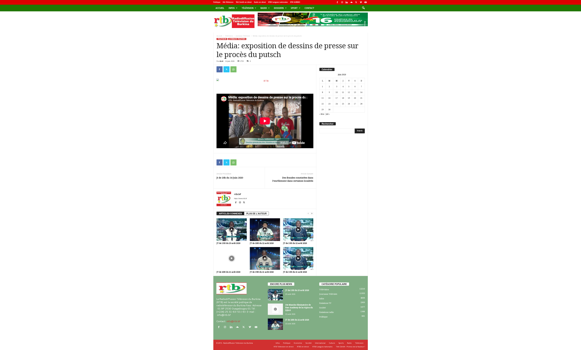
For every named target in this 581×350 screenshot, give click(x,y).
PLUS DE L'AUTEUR (256, 213)
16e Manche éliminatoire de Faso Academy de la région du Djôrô (299, 307)
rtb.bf (221, 61)
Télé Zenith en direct (244, 2)
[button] (363, 8)
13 (355, 92)
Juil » (328, 114)
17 (337, 98)
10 (337, 92)
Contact (309, 8)
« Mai (321, 114)
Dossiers (279, 8)
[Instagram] (342, 2)
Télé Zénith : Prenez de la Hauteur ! (350, 346)
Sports (341, 343)
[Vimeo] (361, 2)
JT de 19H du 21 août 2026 (262, 272)
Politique (216, 2)
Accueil (220, 8)
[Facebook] (337, 2)
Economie (298, 343)
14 (361, 92)
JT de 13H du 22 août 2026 (295, 243)
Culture (332, 343)
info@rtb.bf (233, 321)
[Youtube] (365, 2)
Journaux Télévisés (243, 36)
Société (322, 308)
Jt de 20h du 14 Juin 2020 (230, 177)
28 (361, 104)
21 (361, 98)
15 (323, 98)
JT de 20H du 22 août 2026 (262, 243)
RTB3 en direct (303, 346)
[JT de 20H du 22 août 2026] (265, 229)
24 (337, 104)
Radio (263, 8)
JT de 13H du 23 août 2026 (228, 243)
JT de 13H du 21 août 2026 (295, 272)
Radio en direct (260, 2)
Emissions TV (325, 303)
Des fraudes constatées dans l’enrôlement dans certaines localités (292, 179)
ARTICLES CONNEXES (230, 213)
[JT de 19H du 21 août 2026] (265, 258)
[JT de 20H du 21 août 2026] (232, 258)
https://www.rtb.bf (240, 198)
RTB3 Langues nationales (278, 2)
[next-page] (311, 213)
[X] (356, 2)
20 (355, 98)
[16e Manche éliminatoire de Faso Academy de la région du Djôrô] (275, 309)
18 (343, 98)
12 (349, 92)
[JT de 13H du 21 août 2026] (298, 258)
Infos (232, 8)
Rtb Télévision (228, 2)
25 (343, 104)
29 (323, 110)
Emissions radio (326, 312)
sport (294, 8)
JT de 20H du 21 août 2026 (228, 272)
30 (329, 110)
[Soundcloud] (351, 2)
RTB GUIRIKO (295, 2)
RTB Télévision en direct (284, 346)
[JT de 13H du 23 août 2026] (232, 229)
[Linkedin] (347, 2)
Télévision (247, 8)
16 (329, 98)
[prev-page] (308, 213)
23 (329, 104)
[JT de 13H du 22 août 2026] (298, 229)
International (320, 343)
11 (343, 92)
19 (349, 98)
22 (323, 104)
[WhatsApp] (233, 69)
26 (349, 104)
